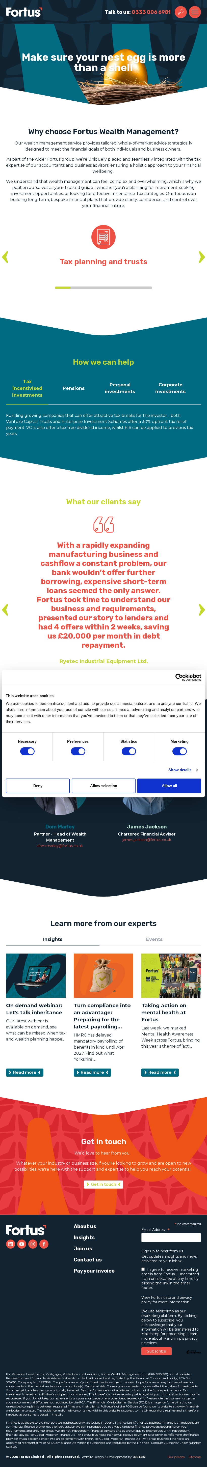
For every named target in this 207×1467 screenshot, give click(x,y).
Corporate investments (170, 388)
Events (154, 939)
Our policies (176, 1457)
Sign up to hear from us (162, 1251)
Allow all (169, 786)
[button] (5, 257)
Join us (83, 1249)
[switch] (78, 751)
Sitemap (195, 1457)
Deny (37, 786)
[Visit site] (10, 1244)
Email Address (155, 1229)
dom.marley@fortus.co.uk (60, 846)
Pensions (74, 388)
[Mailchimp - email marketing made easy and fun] (193, 1356)
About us (85, 1226)
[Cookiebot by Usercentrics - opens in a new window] (179, 677)
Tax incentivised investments (27, 388)
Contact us (88, 1260)
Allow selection (103, 786)
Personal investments (120, 388)
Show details (179, 770)
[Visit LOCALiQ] (138, 1457)
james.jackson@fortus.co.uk (146, 840)
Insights (52, 939)
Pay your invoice (94, 1271)
